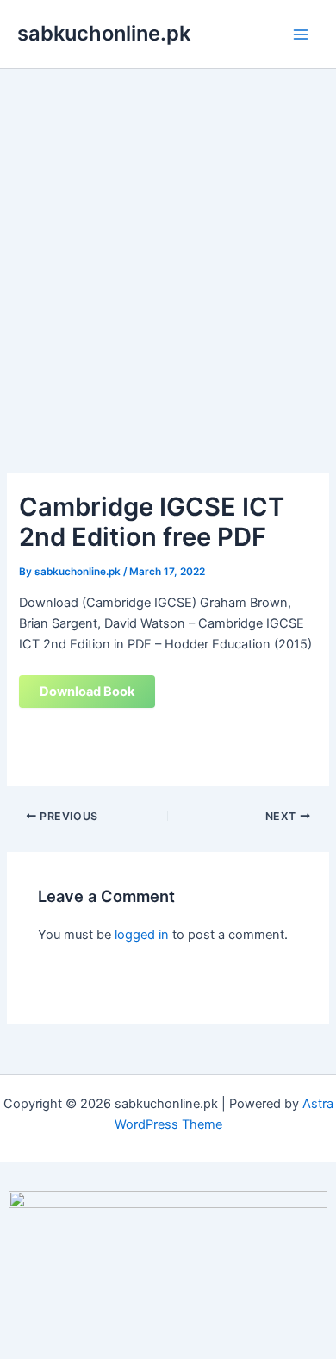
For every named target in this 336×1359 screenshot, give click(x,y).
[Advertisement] (168, 246)
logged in (142, 935)
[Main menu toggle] (301, 34)
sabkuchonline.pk (103, 33)
